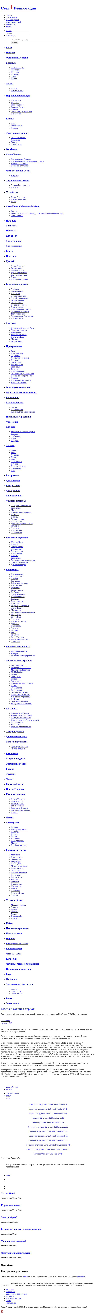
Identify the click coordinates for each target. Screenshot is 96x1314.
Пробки (14, 544)
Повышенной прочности (21, 376)
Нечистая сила (17, 868)
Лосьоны (15, 455)
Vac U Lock (16, 724)
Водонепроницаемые (20, 606)
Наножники (16, 114)
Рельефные (15, 526)
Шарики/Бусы (17, 542)
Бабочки (14, 630)
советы (14, 989)
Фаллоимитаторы (18, 138)
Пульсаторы (16, 626)
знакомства (11, 24)
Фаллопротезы (17, 722)
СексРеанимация (18, 8)
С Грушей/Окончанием (21, 506)
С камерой (15, 641)
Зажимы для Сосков (19, 163)
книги (8, 26)
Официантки (16, 857)
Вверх (8, 1175)
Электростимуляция (19, 562)
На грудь (14, 832)
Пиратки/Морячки (19, 873)
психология (16, 991)
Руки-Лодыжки (17, 105)
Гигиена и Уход (17, 270)
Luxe (13, 351)
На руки (14, 836)
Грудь (13, 277)
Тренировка (16, 332)
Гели (13, 471)
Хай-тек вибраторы (19, 583)
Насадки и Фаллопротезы (22, 683)
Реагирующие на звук (20, 639)
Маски (14, 843)
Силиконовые (17, 303)
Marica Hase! (8, 1193)
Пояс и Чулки (17, 801)
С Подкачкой (16, 549)
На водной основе (18, 305)
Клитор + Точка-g (18, 621)
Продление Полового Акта (22, 328)
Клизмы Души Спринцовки (23, 412)
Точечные (15, 369)
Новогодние (16, 864)
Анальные (15, 140)
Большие (14, 603)
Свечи (13, 450)
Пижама (14, 812)
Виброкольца (16, 690)
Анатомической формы (21, 380)
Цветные (15, 360)
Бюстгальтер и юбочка (20, 810)
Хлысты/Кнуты (17, 67)
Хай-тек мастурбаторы (20, 697)
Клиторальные (17, 574)
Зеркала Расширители (20, 185)
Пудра (13, 457)
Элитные (15, 628)
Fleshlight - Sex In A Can (21, 668)
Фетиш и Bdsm (17, 893)
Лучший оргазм (17, 266)
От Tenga (15, 699)
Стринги (14, 907)
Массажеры (16, 610)
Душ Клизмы (16, 553)
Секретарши (16, 859)
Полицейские (17, 877)
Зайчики (14, 879)
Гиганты (14, 517)
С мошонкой (16, 532)
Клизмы (14, 187)
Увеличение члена (18, 335)
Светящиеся (16, 362)
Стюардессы (16, 884)
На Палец (15, 592)
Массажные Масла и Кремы (23, 432)
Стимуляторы (17, 547)
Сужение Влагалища (20, 312)
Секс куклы (16, 677)
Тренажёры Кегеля (19, 273)
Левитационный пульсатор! (16, 1253)
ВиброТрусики (17, 637)
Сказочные (15, 870)
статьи (26, 1276)
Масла (13, 453)
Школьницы (16, 886)
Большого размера (18, 382)
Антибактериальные (19, 298)
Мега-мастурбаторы (19, 692)
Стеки (13, 76)
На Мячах (15, 515)
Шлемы (14, 88)
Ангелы (14, 895)
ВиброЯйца (16, 617)
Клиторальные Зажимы (21, 159)
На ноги (14, 834)
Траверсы (15, 103)
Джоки (14, 918)
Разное (14, 888)
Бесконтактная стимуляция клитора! (21, 1229)
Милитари (15, 855)
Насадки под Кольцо (20, 713)
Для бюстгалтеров (18, 845)
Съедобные (16, 468)
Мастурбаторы (17, 665)
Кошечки (15, 882)
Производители (12, 20)
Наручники (16, 100)
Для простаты (17, 551)
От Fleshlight (16, 688)
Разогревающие (17, 307)
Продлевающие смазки (21, 309)
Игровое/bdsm (17, 916)
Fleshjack (14, 674)
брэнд (8, 1096)
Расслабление (17, 410)
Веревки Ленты (17, 107)
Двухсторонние (17, 519)
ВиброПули (16, 615)
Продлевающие (17, 371)
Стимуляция (16, 144)
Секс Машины (17, 216)
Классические (17, 353)
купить (9, 1089)
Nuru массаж (16, 462)
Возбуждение (16, 268)
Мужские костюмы (19, 866)
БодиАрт (15, 434)
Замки (13, 202)
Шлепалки (15, 72)
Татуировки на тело (19, 829)
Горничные (16, 875)
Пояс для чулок (17, 841)
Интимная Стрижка (19, 279)
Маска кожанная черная (17, 1008)
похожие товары (13, 1093)
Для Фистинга (17, 318)
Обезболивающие (18, 296)
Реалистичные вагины (20, 694)
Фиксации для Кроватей (21, 111)
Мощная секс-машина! (13, 1241)
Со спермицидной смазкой (22, 373)
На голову (15, 838)
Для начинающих (18, 565)
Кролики (15, 635)
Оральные (15, 289)
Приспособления (18, 466)
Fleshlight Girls (17, 672)
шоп (8, 1098)
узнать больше (12, 1087)
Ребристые (15, 367)
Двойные (15, 624)
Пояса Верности (18, 197)
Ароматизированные (20, 358)
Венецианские (17, 91)
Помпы (14, 685)
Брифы (14, 909)
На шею (14, 827)
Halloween (15, 891)
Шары (13, 123)
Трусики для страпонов (21, 727)
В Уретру (15, 175)
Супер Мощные (17, 594)
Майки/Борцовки (18, 905)
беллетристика (17, 993)
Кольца (14, 679)
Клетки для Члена (18, 199)
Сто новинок (11, 17)
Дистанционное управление (23, 560)
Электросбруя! (9, 1217)
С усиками (15, 356)
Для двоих (15, 581)
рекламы (81, 1276)
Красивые (15, 588)
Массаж (14, 339)
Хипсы (14, 914)
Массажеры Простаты (20, 670)
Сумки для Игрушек (19, 746)
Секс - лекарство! (13, 22)
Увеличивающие (18, 314)
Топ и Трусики (17, 806)
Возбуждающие (17, 300)
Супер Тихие (16, 608)
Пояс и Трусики (18, 799)
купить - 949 (6, 1023)
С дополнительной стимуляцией (25, 720)
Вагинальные (16, 291)
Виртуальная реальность (21, 703)
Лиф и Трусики (17, 803)
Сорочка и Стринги (19, 808)
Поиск (9, 31)
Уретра (14, 142)
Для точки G (16, 530)
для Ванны (15, 436)
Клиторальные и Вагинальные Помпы (27, 161)
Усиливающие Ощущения (22, 316)
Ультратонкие (17, 365)
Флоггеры (15, 70)
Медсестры (15, 861)
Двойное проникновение (21, 524)
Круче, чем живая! (11, 1205)
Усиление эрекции (19, 330)
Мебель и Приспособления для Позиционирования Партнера (37, 213)
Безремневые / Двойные (21, 715)
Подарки (14, 441)
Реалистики (16, 508)
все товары (10, 35)
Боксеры (14, 912)
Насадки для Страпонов (21, 512)
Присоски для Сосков (20, 166)
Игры (13, 438)
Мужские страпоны (19, 701)
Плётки (14, 79)
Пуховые (15, 74)
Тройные (15, 599)
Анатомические (17, 597)
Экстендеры (16, 681)
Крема (13, 459)
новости (9, 15)
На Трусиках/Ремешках (21, 718)
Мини (13, 510)
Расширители (16, 126)
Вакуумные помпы (19, 275)
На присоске (16, 521)
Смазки (14, 407)
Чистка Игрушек (18, 749)
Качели (14, 211)
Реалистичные (17, 601)
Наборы (14, 109)
